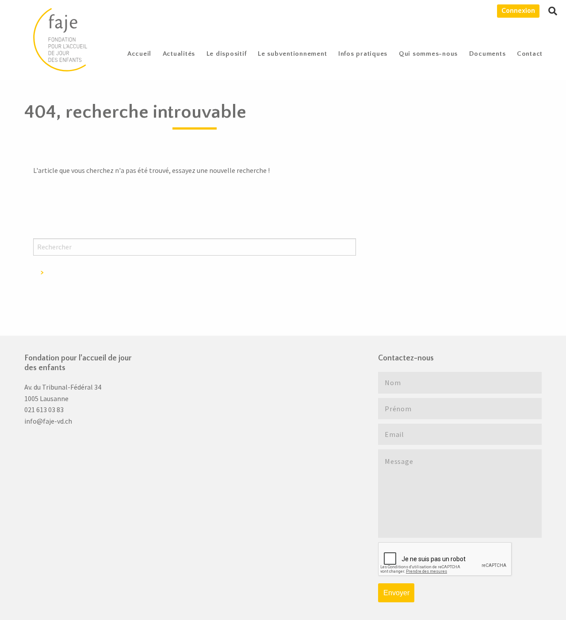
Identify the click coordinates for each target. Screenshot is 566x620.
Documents (487, 53)
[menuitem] (139, 54)
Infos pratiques (362, 53)
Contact (530, 53)
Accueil (139, 53)
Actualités (179, 53)
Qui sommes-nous (428, 53)
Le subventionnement (292, 53)
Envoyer (396, 593)
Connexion (518, 11)
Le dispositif (227, 53)
